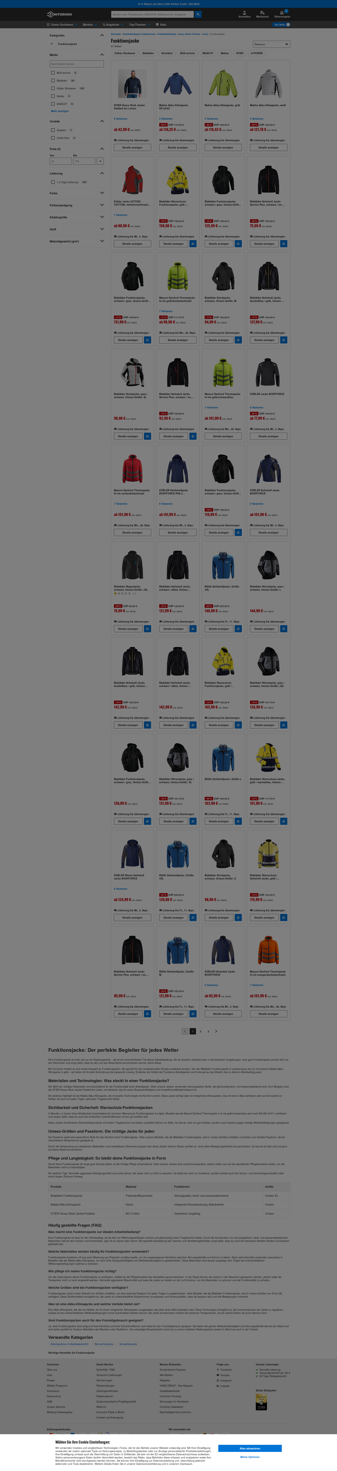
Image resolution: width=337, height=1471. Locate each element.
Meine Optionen (250, 1457)
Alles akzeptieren (250, 1448)
